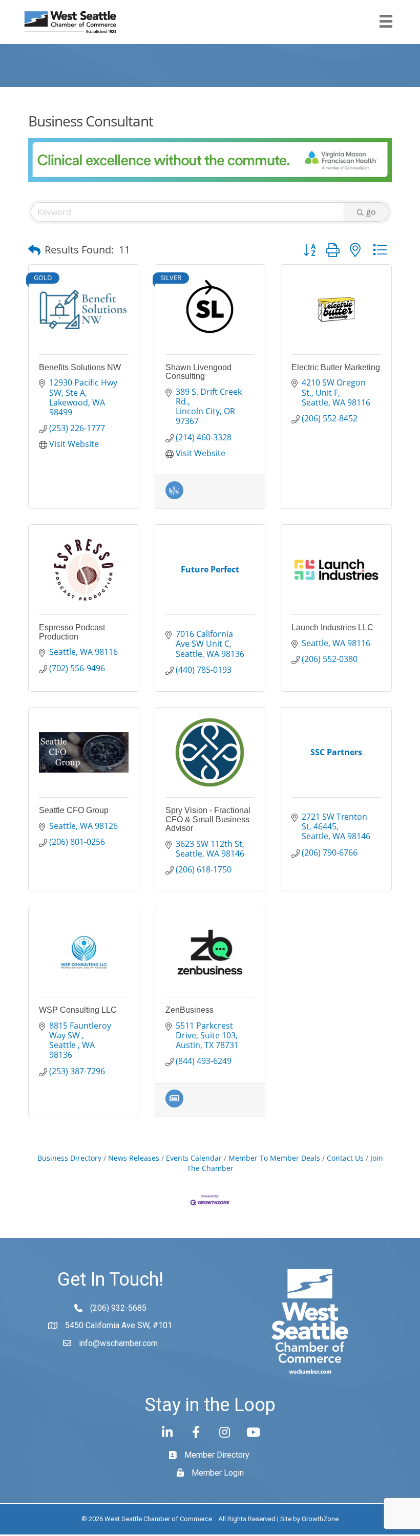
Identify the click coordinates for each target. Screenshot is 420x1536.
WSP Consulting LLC (78, 1010)
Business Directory (69, 1158)
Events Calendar (194, 1158)
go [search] (371, 212)
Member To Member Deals (274, 1158)
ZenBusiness (189, 1010)
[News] (174, 1104)
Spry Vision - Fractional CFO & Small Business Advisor (207, 819)
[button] (34, 250)
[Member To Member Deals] (174, 496)
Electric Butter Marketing (335, 367)
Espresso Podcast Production (72, 632)
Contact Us (345, 1158)
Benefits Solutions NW (80, 367)
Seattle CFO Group (74, 810)
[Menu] (386, 21)
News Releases (133, 1158)
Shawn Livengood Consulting (198, 372)
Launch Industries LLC (332, 627)
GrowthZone (320, 1519)
